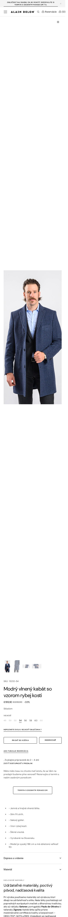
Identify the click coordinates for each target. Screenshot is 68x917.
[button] (5, 12)
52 (15, 720)
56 (25, 720)
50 (10, 720)
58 (30, 720)
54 (20, 720)
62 (41, 720)
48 (5, 720)
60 (35, 720)
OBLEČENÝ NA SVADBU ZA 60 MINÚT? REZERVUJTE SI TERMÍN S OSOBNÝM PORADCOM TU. (30, 3)
